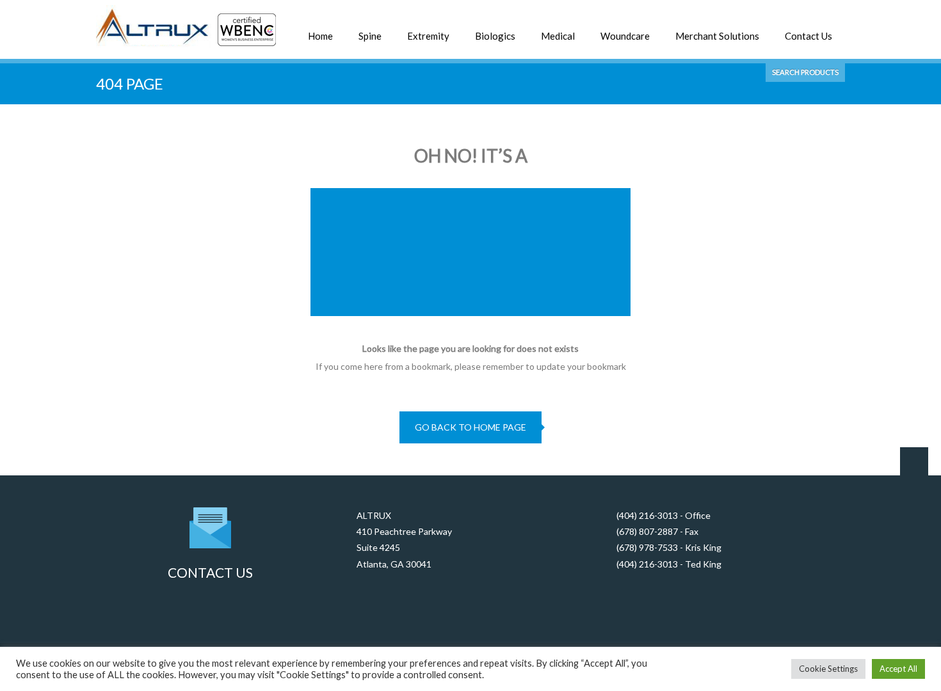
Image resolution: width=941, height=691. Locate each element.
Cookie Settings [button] (828, 668)
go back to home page (470, 427)
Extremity (428, 36)
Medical (558, 36)
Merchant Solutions (717, 36)
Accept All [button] (898, 668)
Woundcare (625, 36)
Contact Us (808, 36)
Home (320, 36)
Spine (370, 36)
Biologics (495, 36)
